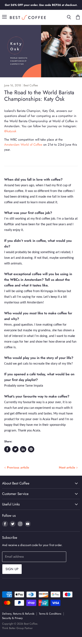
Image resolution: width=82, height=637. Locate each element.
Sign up (12, 569)
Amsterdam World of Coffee (23, 144)
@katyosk (10, 131)
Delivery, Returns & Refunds (18, 614)
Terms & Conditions (50, 614)
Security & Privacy (12, 618)
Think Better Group (13, 628)
